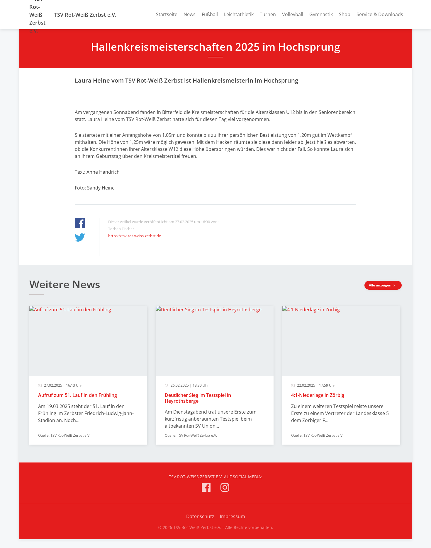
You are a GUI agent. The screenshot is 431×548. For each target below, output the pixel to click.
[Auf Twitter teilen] (80, 238)
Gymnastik (321, 14)
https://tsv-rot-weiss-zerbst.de (134, 235)
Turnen (268, 14)
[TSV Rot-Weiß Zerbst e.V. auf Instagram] (224, 488)
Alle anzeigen (380, 285)
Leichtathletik (239, 14)
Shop (344, 14)
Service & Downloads (380, 14)
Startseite (166, 14)
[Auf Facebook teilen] (80, 224)
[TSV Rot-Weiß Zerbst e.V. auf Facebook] (206, 488)
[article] (88, 375)
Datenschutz (200, 516)
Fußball (210, 14)
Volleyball (292, 14)
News (190, 14)
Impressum (232, 516)
